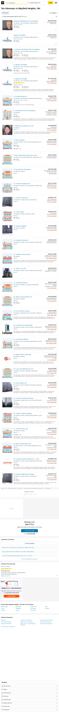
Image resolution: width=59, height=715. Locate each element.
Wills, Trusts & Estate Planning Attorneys (30, 142)
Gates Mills (33, 610)
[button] (56, 2)
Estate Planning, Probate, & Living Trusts (35, 415)
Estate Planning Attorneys (26, 157)
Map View (6, 12)
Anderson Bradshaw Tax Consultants (26, 21)
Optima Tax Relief (19, 35)
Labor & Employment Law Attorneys (34, 270)
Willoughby (18, 608)
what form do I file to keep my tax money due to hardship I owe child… (18, 547)
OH (6, 488)
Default (54, 13)
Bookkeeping (23, 313)
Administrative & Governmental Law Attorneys (31, 98)
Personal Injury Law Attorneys (8, 626)
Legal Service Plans (30, 213)
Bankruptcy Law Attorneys (32, 370)
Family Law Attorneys (6, 621)
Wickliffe (3, 610)
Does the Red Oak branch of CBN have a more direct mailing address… (18, 551)
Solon (46, 606)
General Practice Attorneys (46, 620)
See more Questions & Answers (29, 559)
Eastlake (47, 608)
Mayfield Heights (12, 488)
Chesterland (33, 608)
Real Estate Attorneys (6, 623)
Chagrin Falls (33, 606)
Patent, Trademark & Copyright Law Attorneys (31, 385)
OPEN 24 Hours (23, 16)
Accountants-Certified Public (32, 284)
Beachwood (18, 606)
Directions (20, 100)
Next (36, 494)
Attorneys (23, 171)
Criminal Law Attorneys (45, 621)
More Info (20, 24)
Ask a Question (30, 543)
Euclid (2, 608)
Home (2, 488)
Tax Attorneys (17, 23)
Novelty (17, 610)
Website (15, 24)
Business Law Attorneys (31, 199)
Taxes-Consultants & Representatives (29, 23)
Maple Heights (4, 606)
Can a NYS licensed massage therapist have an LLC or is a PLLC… (17, 555)
